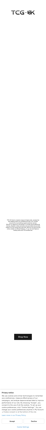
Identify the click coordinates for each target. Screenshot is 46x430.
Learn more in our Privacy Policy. (14, 415)
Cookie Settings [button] (23, 427)
